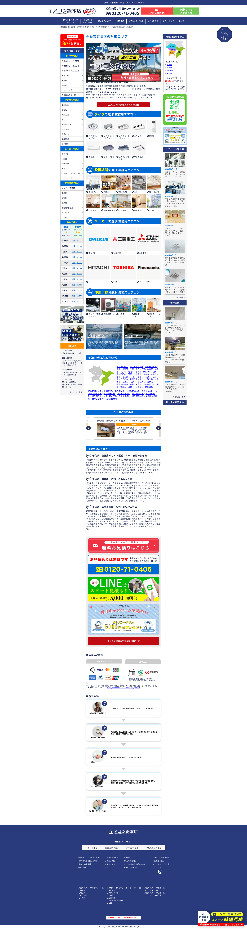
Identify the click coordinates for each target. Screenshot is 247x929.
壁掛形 (64, 85)
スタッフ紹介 (168, 21)
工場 (63, 119)
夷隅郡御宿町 (98, 398)
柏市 (134, 376)
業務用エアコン (72, 50)
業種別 (181, 21)
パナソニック (67, 178)
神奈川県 (171, 53)
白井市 (133, 384)
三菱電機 (65, 163)
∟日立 (109, 902)
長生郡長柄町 (124, 396)
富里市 (140, 384)
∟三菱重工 (111, 895)
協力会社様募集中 (175, 402)
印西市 (125, 384)
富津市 (125, 381)
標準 (74, 240)
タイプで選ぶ (72, 56)
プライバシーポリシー (161, 857)
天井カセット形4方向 (70, 61)
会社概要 (127, 857)
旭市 (118, 376)
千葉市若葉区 (122, 369)
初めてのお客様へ (105, 21)
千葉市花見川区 (136, 366)
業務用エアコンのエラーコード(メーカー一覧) (124, 887)
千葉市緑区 (134, 369)
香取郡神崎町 (120, 391)
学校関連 (65, 139)
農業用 (64, 202)
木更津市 (147, 371)
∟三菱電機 (111, 897)
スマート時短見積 (151, 890)
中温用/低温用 (67, 207)
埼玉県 (172, 46)
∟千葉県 (81, 897)
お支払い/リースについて (133, 867)
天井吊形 (65, 75)
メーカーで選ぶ (72, 148)
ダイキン (65, 154)
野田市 (123, 374)
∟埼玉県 (81, 892)
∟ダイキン (111, 890)
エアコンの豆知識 (136, 21)
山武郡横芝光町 (123, 393)
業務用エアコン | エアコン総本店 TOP (72, 27)
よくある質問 (152, 21)
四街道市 (141, 381)
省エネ (79, 240)
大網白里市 (150, 386)
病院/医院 (66, 134)
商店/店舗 (66, 114)
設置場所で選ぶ (72, 99)
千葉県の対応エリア (102, 27)
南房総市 (149, 384)
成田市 (138, 374)
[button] (88, 428)
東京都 (173, 49)
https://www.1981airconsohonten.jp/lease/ (123, 687)
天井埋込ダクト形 (69, 95)
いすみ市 (139, 386)
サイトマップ (158, 867)
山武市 (131, 386)
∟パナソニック (112, 892)
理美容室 (65, 129)
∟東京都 (81, 890)
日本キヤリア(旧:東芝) (71, 173)
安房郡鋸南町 (111, 398)
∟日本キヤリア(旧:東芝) (116, 900)
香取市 (123, 386)
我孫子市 (134, 379)
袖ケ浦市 (151, 381)
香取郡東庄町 (147, 391)
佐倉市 (146, 374)
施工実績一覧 (178, 397)
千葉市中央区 (122, 366)
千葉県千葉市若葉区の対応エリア (122, 27)
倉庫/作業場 (66, 124)
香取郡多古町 (134, 391)
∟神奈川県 (82, 895)
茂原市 (131, 374)
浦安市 (133, 381)
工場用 (64, 193)
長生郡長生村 (98, 396)
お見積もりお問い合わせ (88, 21)
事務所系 (65, 105)
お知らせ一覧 (75, 392)
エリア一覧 (90, 27)
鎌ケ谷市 (151, 379)
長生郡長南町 (138, 396)
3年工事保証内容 (130, 861)
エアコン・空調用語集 (152, 895)
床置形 (64, 80)
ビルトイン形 (67, 90)
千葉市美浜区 (147, 369)
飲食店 (64, 110)
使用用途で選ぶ (72, 183)
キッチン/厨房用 (68, 188)
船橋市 (131, 371)
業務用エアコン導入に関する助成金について (123, 917)
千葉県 (180, 52)
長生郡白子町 (111, 396)
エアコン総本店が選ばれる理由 (135, 864)
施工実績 (120, 21)
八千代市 (124, 379)
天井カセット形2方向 (70, 66)
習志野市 (126, 376)
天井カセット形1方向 (70, 70)
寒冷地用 (65, 212)
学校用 (64, 198)
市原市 (148, 376)
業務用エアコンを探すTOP (70, 21)
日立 (63, 168)
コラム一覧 (179, 297)
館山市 (138, 371)
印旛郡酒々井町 (95, 391)
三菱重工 (65, 158)
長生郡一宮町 (138, 393)
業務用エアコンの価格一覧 (154, 892)
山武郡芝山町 (109, 393)
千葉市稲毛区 (151, 366)
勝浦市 (140, 376)
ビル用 (64, 217)
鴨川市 (142, 379)
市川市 (123, 371)
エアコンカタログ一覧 (161, 864)
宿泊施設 (65, 144)
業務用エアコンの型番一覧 (154, 887)
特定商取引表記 (158, 861)
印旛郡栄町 (108, 391)
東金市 (154, 374)
